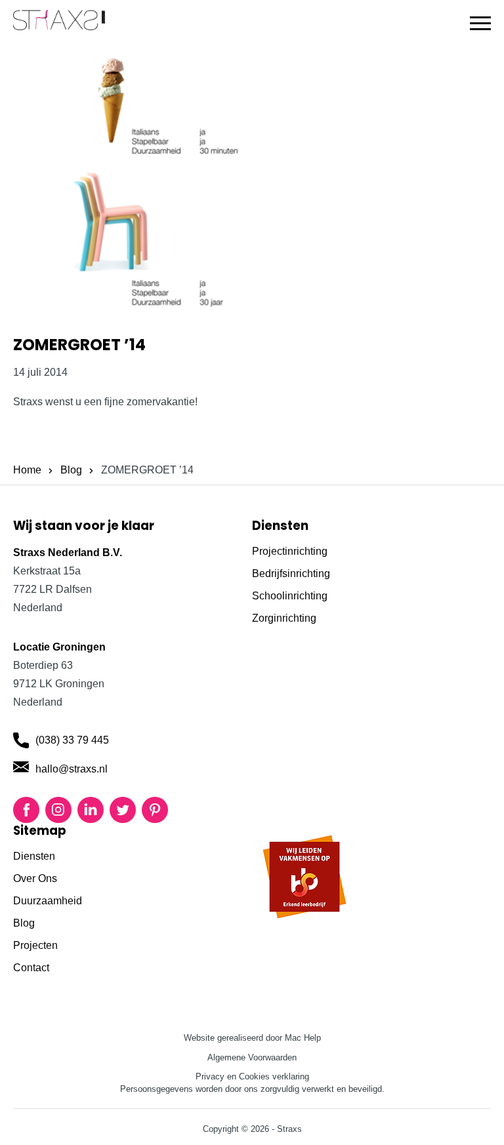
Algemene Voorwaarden (252, 1057)
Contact (31, 967)
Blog (71, 469)
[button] (480, 23)
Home (27, 469)
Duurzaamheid (47, 900)
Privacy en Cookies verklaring (252, 1076)
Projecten (35, 945)
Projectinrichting (289, 551)
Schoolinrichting (289, 595)
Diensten (34, 856)
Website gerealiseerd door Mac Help (252, 1038)
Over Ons (35, 878)
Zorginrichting (284, 618)
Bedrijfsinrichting (291, 573)
